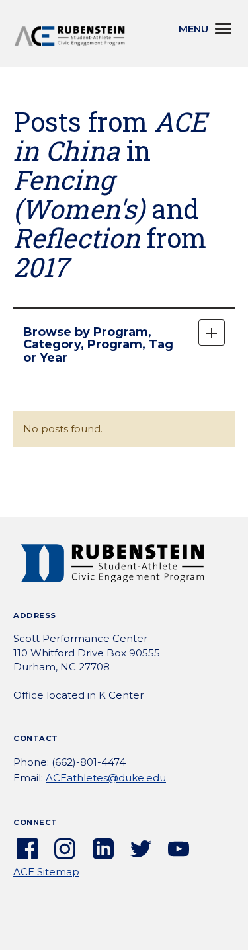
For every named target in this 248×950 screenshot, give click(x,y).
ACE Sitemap (46, 871)
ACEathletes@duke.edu (106, 778)
